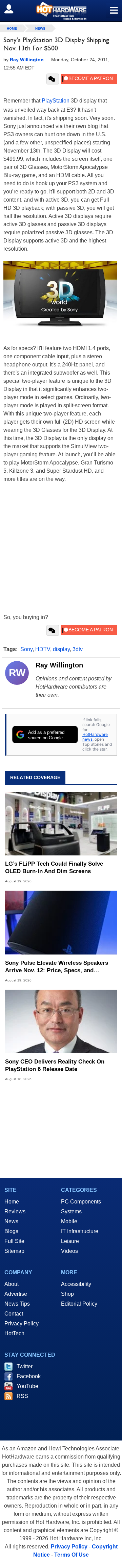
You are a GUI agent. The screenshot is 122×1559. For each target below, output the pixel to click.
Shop (67, 1294)
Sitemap (14, 1251)
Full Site (14, 1241)
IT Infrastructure (79, 1231)
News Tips (17, 1304)
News (40, 28)
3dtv (78, 649)
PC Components (81, 1201)
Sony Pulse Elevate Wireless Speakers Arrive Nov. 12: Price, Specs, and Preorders (56, 967)
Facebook (29, 1376)
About (11, 1284)
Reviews (14, 1211)
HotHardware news (95, 737)
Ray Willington (59, 665)
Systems (71, 1211)
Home (11, 1201)
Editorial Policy (79, 1304)
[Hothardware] (61, 11)
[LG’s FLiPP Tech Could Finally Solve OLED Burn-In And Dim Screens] (61, 823)
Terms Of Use (71, 1555)
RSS (22, 1396)
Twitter (25, 1366)
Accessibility (76, 1284)
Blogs (11, 1231)
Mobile (69, 1221)
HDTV (42, 649)
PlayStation (55, 101)
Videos (69, 1251)
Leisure (70, 1241)
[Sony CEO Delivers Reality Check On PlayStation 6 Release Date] (61, 1021)
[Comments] (52, 79)
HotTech (14, 1333)
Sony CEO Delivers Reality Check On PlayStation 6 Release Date (54, 1065)
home (12, 28)
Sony (26, 649)
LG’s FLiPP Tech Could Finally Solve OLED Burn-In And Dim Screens (54, 868)
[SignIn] (13, 8)
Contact (13, 1314)
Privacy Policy (21, 1323)
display (61, 649)
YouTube (27, 1386)
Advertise (15, 1294)
